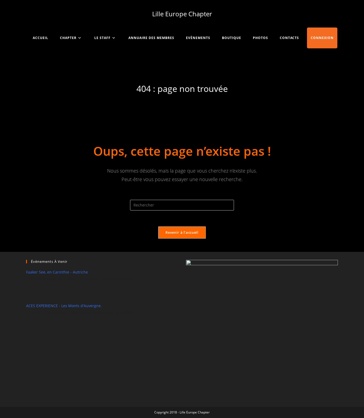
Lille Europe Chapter (182, 13)
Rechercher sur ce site (182, 196)
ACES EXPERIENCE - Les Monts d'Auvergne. (64, 305)
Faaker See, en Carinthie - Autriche (57, 272)
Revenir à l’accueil (181, 232)
